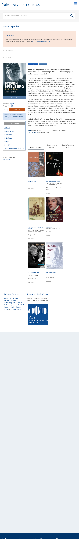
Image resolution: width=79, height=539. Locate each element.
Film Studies (21, 305)
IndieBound (8, 138)
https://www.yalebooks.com (41, 41)
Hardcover (6, 159)
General (15, 298)
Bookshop (8, 135)
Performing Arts (9, 303)
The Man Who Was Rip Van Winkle (35, 228)
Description (33, 64)
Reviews (43, 64)
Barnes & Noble (9, 131)
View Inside (14, 98)
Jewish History (16, 307)
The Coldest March (51, 272)
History (6, 300)
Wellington (49, 227)
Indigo (6, 142)
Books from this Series (68, 146)
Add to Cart (16, 110)
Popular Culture (16, 309)
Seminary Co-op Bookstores (14, 148)
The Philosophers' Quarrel (53, 182)
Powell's (7, 145)
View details (31, 188)
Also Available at (14, 124)
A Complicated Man (33, 272)
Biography (7, 298)
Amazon (7, 128)
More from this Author (51, 146)
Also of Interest (36, 147)
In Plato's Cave (32, 182)
